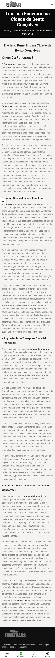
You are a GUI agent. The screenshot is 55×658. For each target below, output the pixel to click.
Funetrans (9, 64)
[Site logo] (13, 4)
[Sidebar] (3, 200)
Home (6, 30)
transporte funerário (39, 349)
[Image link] (15, 635)
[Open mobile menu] (51, 4)
